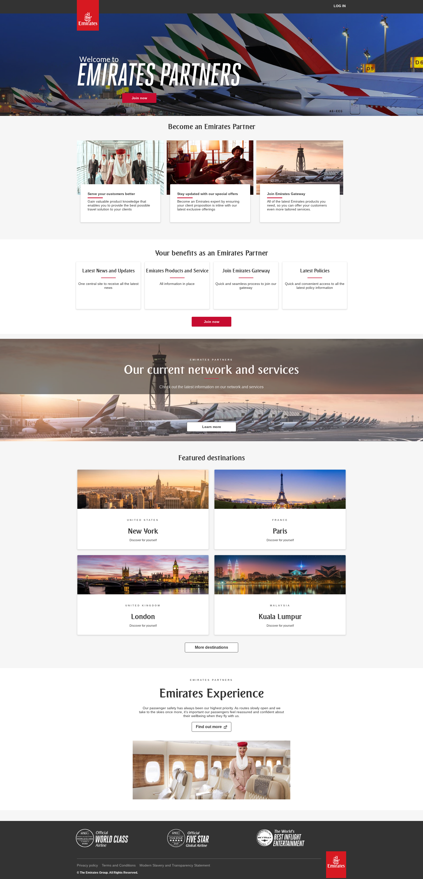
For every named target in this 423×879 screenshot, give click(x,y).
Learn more (211, 427)
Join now (139, 98)
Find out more (209, 727)
